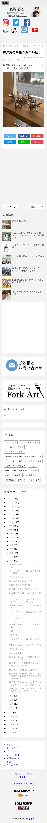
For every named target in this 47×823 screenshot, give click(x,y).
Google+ (37, 136)
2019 (10, 526)
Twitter (9, 136)
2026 (10, 498)
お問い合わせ (13, 758)
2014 (10, 724)
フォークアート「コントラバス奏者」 (28, 245)
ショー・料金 (13, 755)
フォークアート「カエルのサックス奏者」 (25, 571)
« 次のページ (10, 206)
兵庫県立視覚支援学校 (19, 585)
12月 (12, 533)
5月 (12, 561)
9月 (12, 545)
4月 (12, 696)
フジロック (10, 466)
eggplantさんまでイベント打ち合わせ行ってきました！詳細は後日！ (28, 235)
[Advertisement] (23, 176)
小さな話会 (10, 480)
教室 (7, 470)
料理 (30, 480)
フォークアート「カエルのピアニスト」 (25, 565)
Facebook (23, 136)
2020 (10, 522)
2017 (10, 712)
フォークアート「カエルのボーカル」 (25, 606)
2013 (10, 728)
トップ (10, 744)
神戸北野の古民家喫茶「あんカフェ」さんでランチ (25, 664)
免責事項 (23, 777)
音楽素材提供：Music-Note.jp (23, 784)
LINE (23, 142)
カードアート (11, 442)
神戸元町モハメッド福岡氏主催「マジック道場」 (24, 658)
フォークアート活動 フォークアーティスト (23, 456)
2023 (10, 510)
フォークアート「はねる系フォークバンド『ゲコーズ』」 (25, 600)
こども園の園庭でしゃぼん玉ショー (28, 257)
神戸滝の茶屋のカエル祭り (22, 581)
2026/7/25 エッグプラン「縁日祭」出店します (28, 281)
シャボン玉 (10, 447)
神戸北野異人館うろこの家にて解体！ (25, 593)
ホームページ (13, 748)
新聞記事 (21, 480)
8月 (12, 549)
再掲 (14, 470)
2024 (10, 506)
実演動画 (34, 470)
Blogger (30, 818)
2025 (10, 502)
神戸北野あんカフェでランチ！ (24, 589)
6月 (12, 557)
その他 (21, 447)
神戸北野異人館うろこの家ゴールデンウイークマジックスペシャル (26, 683)
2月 (12, 704)
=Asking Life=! (16, 653)
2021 (10, 518)
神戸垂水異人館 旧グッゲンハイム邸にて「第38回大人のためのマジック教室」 (25, 676)
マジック (21, 466)
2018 (10, 530)
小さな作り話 (29, 475)
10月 (12, 541)
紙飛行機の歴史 (19, 221)
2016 (10, 716)
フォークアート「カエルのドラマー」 (25, 613)
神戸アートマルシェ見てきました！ (27, 292)
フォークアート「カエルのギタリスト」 (25, 625)
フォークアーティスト (14, 452)
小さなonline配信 (12, 475)
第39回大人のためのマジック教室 (25, 645)
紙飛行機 (23, 470)
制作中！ (13, 635)
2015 (10, 720)
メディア (32, 466)
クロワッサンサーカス (29, 442)
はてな (10, 142)
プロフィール (13, 751)
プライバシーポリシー (23, 774)
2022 (10, 514)
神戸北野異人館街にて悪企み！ (24, 669)
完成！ (12, 631)
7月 (12, 553)
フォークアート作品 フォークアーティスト (23, 461)
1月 (12, 707)
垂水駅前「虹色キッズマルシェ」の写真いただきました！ (28, 269)
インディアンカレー (18, 577)
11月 (12, 537)
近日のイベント (14, 765)
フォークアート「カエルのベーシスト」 (25, 619)
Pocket (37, 142)
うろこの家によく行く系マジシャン (25, 639)
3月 (12, 700)
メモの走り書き (16, 649)
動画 (9, 761)
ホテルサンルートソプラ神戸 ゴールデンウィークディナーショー (25, 689)
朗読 (37, 480)
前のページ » (37, 206)
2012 (10, 732)
